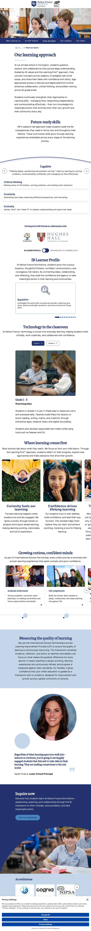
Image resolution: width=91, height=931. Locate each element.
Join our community (27, 817)
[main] (45, 469)
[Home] (45, 4)
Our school (23, 48)
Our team (80, 41)
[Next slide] (76, 887)
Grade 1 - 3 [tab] (38, 343)
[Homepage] (18, 48)
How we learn (49, 41)
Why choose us (13, 41)
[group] (27, 237)
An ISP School (31, 41)
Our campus (65, 41)
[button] (57, 317)
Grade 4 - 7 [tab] (52, 343)
